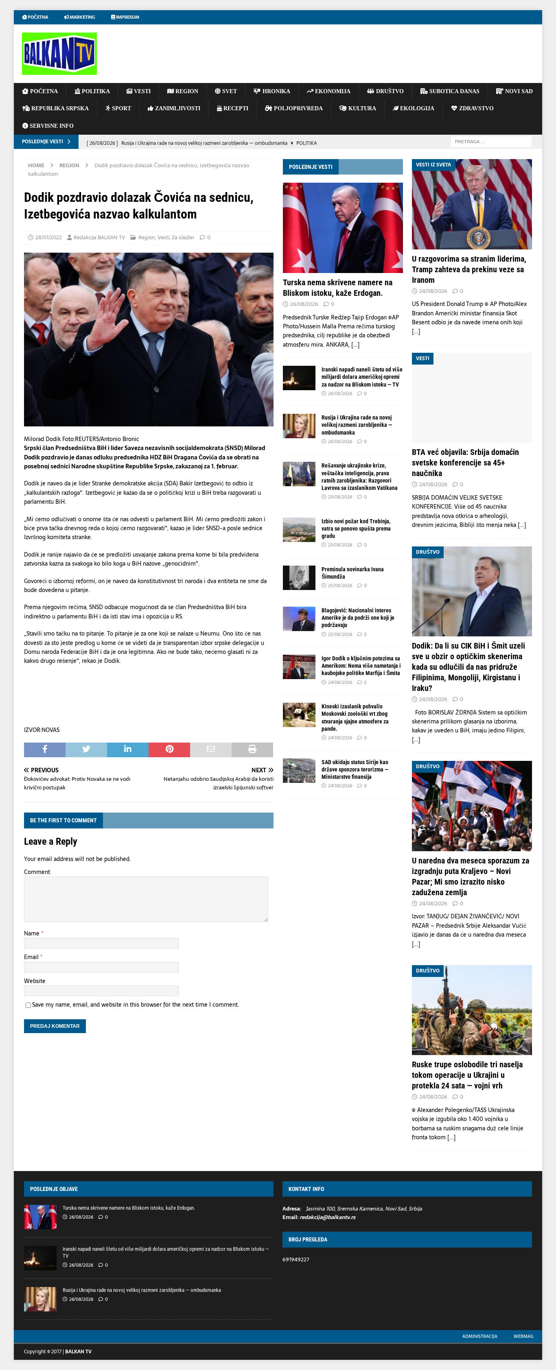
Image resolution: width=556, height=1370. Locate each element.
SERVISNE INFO (51, 126)
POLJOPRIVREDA (297, 108)
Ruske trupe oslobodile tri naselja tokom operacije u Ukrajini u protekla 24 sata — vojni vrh (467, 1075)
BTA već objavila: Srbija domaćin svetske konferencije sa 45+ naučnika (465, 462)
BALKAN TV (78, 1352)
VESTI (141, 91)
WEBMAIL (524, 1336)
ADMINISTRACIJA (479, 1336)
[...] (355, 344)
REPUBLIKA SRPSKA (59, 108)
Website (35, 981)
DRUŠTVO (389, 91)
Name (32, 933)
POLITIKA (95, 91)
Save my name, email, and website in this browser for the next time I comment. (135, 1004)
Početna (37, 17)
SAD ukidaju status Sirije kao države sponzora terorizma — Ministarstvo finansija (355, 769)
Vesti (163, 237)
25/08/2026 (340, 496)
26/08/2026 (304, 304)
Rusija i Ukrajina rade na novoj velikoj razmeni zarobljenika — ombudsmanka (357, 424)
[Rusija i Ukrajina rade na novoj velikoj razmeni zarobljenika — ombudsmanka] (299, 426)
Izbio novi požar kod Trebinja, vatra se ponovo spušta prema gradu (356, 528)
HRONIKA (275, 91)
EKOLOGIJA (416, 108)
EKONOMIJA (331, 91)
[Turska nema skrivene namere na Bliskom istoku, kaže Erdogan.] (343, 228)
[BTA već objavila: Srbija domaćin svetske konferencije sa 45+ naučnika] (472, 398)
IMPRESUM (127, 17)
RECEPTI (235, 108)
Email (32, 957)
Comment (37, 871)
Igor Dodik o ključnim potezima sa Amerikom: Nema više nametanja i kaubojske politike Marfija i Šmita (361, 665)
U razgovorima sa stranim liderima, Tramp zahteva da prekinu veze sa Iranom (469, 269)
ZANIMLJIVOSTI (176, 108)
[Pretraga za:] (491, 141)
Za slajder (183, 237)
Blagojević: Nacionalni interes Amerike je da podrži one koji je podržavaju (358, 617)
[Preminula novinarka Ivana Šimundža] (299, 578)
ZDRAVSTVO (475, 108)
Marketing (82, 17)
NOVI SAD (518, 91)
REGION (186, 91)
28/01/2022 (48, 237)
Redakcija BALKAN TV (99, 237)
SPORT (120, 108)
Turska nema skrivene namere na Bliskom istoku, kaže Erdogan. (129, 1208)
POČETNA (43, 91)
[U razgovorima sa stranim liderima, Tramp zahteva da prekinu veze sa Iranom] (472, 204)
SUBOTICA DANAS (453, 91)
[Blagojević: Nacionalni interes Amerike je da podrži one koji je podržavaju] (299, 619)
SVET (229, 91)
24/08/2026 (340, 682)
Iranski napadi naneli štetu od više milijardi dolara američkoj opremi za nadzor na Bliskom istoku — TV (362, 376)
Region (146, 237)
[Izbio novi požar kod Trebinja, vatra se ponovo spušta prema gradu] (299, 530)
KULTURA (361, 108)
